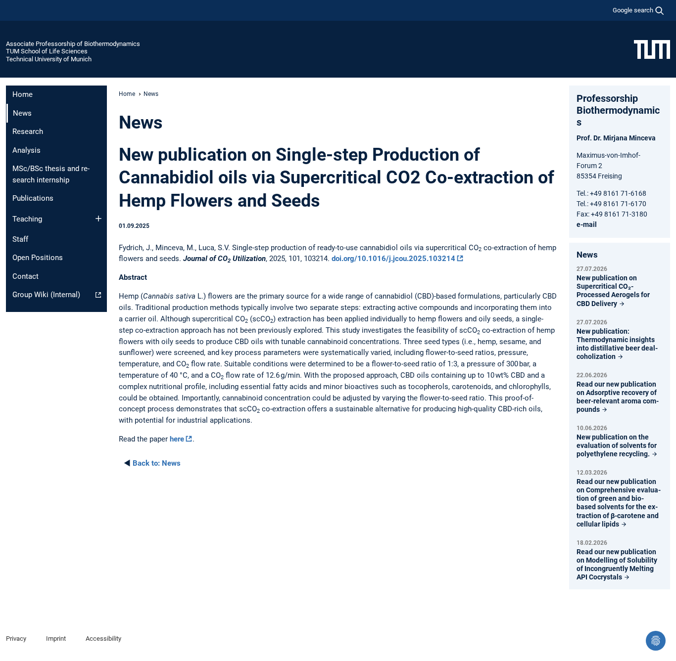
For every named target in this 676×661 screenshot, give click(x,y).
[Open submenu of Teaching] (98, 218)
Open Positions (37, 257)
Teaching (27, 219)
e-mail (587, 224)
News (157, 463)
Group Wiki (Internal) (46, 294)
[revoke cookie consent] (656, 641)
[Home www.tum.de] (652, 48)
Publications (32, 198)
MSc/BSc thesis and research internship (51, 174)
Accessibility (103, 638)
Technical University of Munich (49, 59)
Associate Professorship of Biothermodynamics (73, 43)
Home (22, 94)
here (177, 439)
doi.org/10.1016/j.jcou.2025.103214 (393, 258)
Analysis (26, 150)
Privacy (16, 638)
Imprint (56, 638)
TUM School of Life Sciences (47, 51)
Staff (20, 239)
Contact (25, 276)
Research (27, 131)
